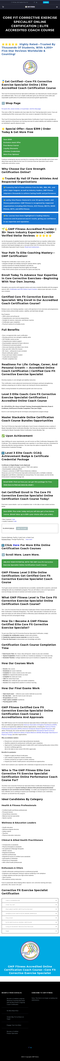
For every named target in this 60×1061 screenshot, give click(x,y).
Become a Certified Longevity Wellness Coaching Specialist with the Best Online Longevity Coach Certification (16, 1001)
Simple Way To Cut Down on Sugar (15, 1018)
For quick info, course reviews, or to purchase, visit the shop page (21, 108)
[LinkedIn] (36, 2)
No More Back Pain (12, 1010)
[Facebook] (34, 2)
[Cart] (3, 7)
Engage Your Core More (14, 1025)
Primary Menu (57, 7)
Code (13, 519)
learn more (29, 539)
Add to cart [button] (21, 528)
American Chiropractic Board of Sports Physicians (37, 728)
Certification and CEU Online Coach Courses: (23, 289)
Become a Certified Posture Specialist (12, 1032)
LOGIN (46, 2)
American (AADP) (40, 724)
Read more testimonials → (33, 247)
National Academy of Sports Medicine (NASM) (27, 732)
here (16, 545)
